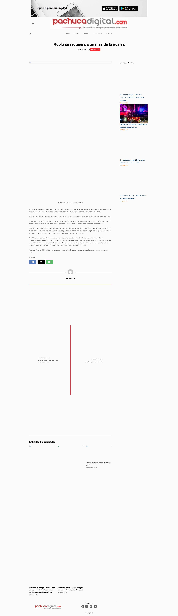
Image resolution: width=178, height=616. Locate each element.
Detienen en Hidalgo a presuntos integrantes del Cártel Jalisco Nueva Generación (132, 97)
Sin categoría (95, 49)
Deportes (109, 33)
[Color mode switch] (33, 23)
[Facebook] (32, 262)
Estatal (76, 33)
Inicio (67, 33)
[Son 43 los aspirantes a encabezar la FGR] (99, 452)
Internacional (97, 33)
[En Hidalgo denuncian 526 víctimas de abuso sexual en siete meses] (134, 145)
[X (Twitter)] (41, 262)
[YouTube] (95, 606)
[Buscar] (30, 33)
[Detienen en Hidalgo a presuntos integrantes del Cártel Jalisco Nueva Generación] (134, 79)
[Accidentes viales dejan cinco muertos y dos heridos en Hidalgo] (134, 180)
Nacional (86, 33)
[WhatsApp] (49, 262)
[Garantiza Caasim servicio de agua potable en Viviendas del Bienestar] (70, 515)
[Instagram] (91, 606)
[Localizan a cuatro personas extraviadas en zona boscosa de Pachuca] (134, 113)
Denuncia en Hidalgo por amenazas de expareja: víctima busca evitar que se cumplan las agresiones (42, 590)
